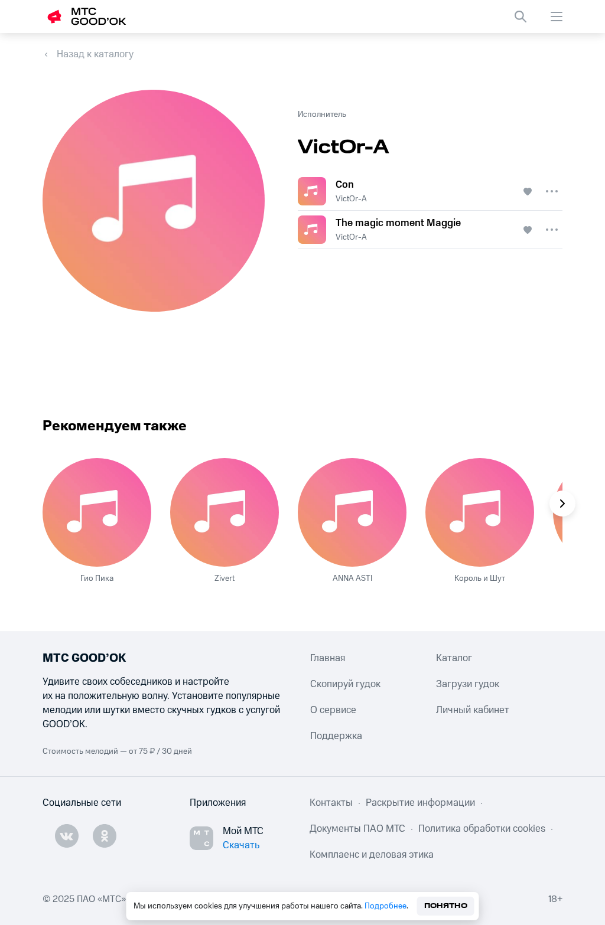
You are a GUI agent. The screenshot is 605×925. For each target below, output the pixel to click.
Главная (327, 658)
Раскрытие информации (420, 803)
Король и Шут (479, 578)
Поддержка (336, 736)
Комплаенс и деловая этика (372, 855)
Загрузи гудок (467, 684)
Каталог (454, 658)
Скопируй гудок (345, 684)
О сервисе (333, 710)
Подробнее (385, 906)
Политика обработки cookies (481, 829)
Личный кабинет (472, 710)
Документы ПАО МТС (357, 829)
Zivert (224, 578)
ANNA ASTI (352, 578)
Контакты (331, 803)
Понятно (445, 906)
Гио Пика (96, 578)
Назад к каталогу (95, 54)
